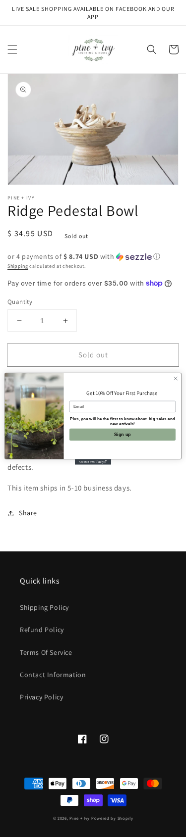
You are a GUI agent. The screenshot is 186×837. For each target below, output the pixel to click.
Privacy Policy (41, 696)
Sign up (122, 434)
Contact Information (53, 674)
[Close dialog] (176, 378)
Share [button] (28, 512)
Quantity (19, 301)
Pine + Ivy (79, 818)
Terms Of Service (46, 652)
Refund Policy (42, 629)
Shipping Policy (44, 607)
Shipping (17, 266)
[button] (12, 49)
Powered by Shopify (112, 818)
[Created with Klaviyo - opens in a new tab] (93, 461)
